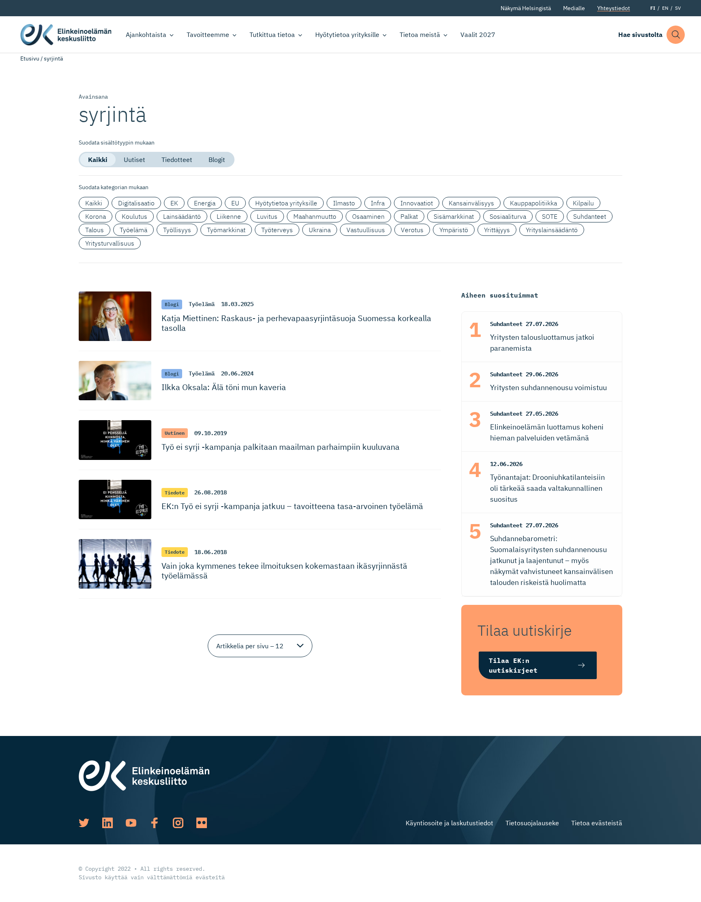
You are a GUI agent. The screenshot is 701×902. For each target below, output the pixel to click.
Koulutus (134, 216)
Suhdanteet (589, 216)
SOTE (549, 216)
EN (665, 8)
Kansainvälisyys (471, 203)
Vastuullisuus (365, 230)
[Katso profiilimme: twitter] (84, 823)
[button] (676, 35)
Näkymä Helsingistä (526, 8)
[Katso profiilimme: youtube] (131, 823)
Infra (378, 203)
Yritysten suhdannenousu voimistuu (548, 387)
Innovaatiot (416, 203)
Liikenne (229, 216)
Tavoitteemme (208, 34)
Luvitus (267, 216)
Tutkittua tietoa (272, 34)
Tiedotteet (176, 159)
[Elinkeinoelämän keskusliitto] (144, 775)
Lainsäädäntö (182, 216)
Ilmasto (344, 203)
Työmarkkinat (226, 230)
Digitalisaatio (136, 203)
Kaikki (98, 159)
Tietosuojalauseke (532, 823)
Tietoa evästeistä (596, 823)
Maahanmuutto (314, 216)
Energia (204, 203)
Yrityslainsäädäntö (552, 230)
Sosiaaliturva (508, 216)
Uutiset (134, 159)
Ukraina (320, 230)
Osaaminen (368, 216)
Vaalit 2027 (477, 34)
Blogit (217, 159)
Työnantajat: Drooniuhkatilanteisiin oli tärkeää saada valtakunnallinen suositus (547, 488)
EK (174, 203)
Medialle (574, 8)
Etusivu (29, 58)
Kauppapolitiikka (533, 203)
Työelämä (133, 230)
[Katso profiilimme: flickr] (201, 823)
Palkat (409, 216)
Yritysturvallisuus (109, 243)
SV (678, 8)
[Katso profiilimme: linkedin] (107, 823)
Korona (95, 216)
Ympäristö (453, 230)
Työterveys (277, 230)
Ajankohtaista (146, 34)
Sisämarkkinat (454, 216)
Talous (94, 230)
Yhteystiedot (613, 8)
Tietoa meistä (420, 34)
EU (235, 203)
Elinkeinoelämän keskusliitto (66, 35)
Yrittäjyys (497, 230)
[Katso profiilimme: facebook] (154, 823)
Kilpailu (583, 203)
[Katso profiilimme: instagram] (178, 823)
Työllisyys (177, 230)
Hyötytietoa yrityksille (347, 34)
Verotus (412, 230)
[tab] (98, 159)
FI (652, 8)
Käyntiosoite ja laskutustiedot (449, 823)
